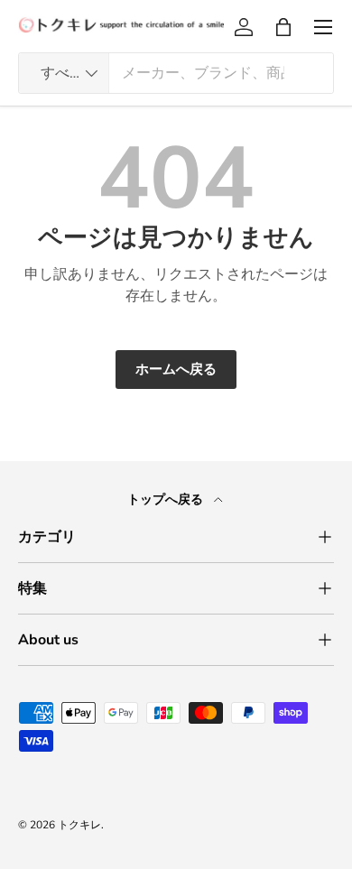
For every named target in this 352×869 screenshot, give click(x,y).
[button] (283, 27)
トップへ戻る (167, 499)
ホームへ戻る (176, 369)
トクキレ (79, 825)
